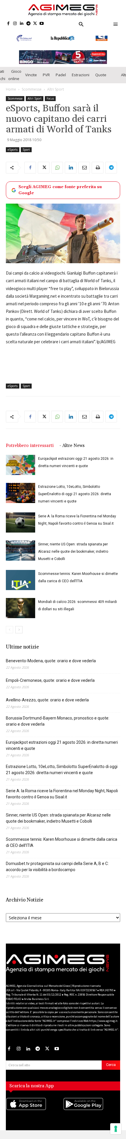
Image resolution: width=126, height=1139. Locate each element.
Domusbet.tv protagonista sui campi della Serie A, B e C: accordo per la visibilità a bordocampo (57, 872)
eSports (13, 155)
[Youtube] (41, 23)
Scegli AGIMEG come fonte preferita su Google (60, 195)
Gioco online (14, 80)
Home (11, 94)
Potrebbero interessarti (30, 451)
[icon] (34, 1115)
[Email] (84, 173)
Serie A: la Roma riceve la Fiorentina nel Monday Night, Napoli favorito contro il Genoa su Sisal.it (62, 799)
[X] (35, 23)
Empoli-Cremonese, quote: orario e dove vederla (50, 686)
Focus (50, 104)
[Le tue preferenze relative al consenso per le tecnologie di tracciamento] (115, 1128)
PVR (46, 80)
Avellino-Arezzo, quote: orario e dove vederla (47, 705)
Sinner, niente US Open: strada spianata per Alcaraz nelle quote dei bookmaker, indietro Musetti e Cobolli (73, 557)
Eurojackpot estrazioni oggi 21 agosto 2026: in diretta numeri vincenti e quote (62, 751)
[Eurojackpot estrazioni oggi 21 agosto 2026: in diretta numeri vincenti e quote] (20, 471)
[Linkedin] (21, 23)
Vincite (31, 80)
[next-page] (19, 635)
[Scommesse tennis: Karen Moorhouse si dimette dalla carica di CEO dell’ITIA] (20, 586)
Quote (100, 80)
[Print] (97, 173)
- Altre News (72, 451)
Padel (61, 80)
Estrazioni (80, 80)
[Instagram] (15, 23)
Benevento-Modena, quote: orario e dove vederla (51, 666)
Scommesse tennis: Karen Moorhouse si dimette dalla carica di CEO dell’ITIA (61, 848)
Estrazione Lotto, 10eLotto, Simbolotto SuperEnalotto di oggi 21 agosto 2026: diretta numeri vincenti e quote (74, 499)
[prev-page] (9, 635)
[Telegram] (28, 23)
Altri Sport (55, 94)
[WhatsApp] (57, 173)
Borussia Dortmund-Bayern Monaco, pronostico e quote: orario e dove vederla (57, 727)
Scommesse (32, 94)
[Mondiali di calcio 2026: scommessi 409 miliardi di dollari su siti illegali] (20, 614)
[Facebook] (8, 23)
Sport (26, 155)
